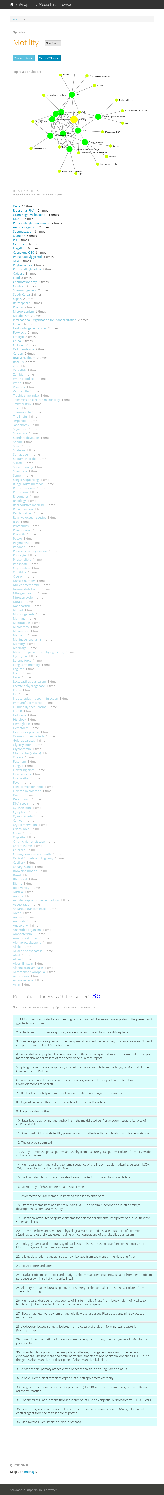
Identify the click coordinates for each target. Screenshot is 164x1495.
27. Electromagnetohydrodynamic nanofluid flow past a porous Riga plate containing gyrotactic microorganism (80, 1315)
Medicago (19, 648)
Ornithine (19, 572)
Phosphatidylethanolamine (31, 223)
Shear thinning (23, 467)
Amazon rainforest (26, 938)
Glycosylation (22, 745)
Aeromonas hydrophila (29, 972)
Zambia (18, 374)
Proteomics (21, 526)
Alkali (17, 955)
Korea (17, 690)
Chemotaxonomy (25, 282)
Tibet (16, 408)
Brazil (17, 875)
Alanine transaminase (28, 968)
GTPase (18, 757)
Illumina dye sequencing (29, 707)
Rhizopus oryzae (24, 488)
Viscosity (19, 387)
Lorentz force (22, 660)
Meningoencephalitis (27, 639)
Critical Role (21, 829)
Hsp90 (17, 711)
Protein (18, 307)
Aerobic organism (25, 227)
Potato (17, 538)
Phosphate (20, 564)
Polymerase (21, 543)
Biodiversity (21, 888)
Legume (18, 669)
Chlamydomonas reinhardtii (32, 854)
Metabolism (21, 316)
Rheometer (20, 496)
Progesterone (22, 530)
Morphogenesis (23, 614)
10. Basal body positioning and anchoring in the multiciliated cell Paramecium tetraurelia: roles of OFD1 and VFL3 (81, 1122)
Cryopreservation (25, 825)
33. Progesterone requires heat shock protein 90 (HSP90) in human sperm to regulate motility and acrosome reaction (82, 1389)
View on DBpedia (23, 58)
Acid (16, 261)
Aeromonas (21, 976)
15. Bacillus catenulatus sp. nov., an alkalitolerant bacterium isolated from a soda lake (73, 1177)
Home (16, 19)
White (17, 383)
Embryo (18, 337)
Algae (17, 959)
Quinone (19, 236)
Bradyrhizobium (24, 358)
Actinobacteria (23, 980)
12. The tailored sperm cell (34, 1142)
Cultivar (18, 820)
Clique (17, 833)
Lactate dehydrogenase (29, 686)
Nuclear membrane (26, 585)
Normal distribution (26, 589)
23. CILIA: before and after (34, 1266)
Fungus (18, 766)
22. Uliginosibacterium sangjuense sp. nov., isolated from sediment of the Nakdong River (75, 1256)
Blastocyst (20, 879)
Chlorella (19, 850)
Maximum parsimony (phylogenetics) (38, 652)
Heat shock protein (26, 732)
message (30, 1472)
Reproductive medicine (29, 505)
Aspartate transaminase (29, 909)
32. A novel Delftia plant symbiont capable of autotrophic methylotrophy (64, 1378)
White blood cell (24, 379)
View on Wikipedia (49, 58)
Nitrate (17, 602)
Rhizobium (20, 492)
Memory (19, 644)
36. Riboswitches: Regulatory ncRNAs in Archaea (48, 1422)
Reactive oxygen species (29, 517)
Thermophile (22, 412)
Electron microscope (27, 791)
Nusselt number (24, 581)
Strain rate (20, 433)
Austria (18, 892)
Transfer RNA (22, 404)
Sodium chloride (24, 459)
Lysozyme (20, 656)
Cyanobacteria (23, 816)
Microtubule (21, 623)
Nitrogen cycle (23, 597)
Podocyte (19, 555)
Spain (17, 446)
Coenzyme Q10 (23, 252)
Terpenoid (20, 421)
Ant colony (20, 925)
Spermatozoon (23, 231)
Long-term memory (26, 665)
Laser (16, 677)
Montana (19, 618)
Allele (17, 947)
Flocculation (21, 778)
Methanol (19, 635)
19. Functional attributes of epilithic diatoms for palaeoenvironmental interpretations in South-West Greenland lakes (83, 1220)
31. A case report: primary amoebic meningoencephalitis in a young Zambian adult (71, 1369)
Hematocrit (20, 728)
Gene (16, 206)
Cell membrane (23, 349)
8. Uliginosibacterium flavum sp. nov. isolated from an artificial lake (60, 1102)
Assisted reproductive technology (36, 900)
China (17, 341)
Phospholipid (22, 559)
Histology (19, 719)
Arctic (17, 913)
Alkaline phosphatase (27, 951)
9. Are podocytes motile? (32, 1111)
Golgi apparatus (24, 740)
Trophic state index (26, 395)
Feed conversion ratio (28, 787)
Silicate (18, 463)
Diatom (18, 795)
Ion (15, 694)
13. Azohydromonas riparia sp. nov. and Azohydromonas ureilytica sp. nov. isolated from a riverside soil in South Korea (83, 1153)
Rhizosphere (21, 303)
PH (15, 240)
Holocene (19, 715)
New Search (52, 43)
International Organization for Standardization (44, 320)
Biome (17, 883)
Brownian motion (25, 871)
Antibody (19, 921)
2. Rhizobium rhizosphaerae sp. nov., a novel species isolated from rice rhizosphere (72, 1032)
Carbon (18, 353)
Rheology (19, 501)
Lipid (16, 278)
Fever (17, 782)
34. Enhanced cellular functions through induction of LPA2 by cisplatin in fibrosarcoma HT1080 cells (83, 1400)
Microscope (21, 631)
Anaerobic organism (27, 930)
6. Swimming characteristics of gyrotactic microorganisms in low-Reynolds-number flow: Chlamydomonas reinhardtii (75, 1082)
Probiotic (19, 534)
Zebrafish (19, 370)
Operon (18, 576)
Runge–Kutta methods (28, 484)
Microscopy (21, 627)
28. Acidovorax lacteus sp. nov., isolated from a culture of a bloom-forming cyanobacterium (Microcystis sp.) (77, 1328)
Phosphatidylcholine (27, 269)
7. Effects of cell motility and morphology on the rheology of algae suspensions (69, 1093)
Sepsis (17, 299)
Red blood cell (22, 513)
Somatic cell (21, 454)
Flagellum (19, 248)
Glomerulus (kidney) (27, 753)
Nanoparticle (22, 606)
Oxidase (18, 273)
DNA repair (20, 803)
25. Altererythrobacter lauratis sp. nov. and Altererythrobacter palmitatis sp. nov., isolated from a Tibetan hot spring (81, 1289)
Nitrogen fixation (24, 593)
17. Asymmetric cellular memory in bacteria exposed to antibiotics (60, 1196)
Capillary (19, 862)
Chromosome (22, 846)
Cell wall (18, 345)
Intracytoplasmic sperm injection (35, 698)
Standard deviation (26, 437)
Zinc (16, 366)
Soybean (19, 450)
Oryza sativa (21, 568)
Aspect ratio (21, 904)
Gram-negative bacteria (29, 215)
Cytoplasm (20, 812)
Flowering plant (23, 770)
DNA (16, 219)
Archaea (18, 917)
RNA (16, 522)
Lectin (17, 673)
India (16, 324)
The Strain (20, 416)
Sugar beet (20, 429)
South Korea (21, 294)
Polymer (19, 547)
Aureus (18, 896)
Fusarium (19, 761)
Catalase (18, 286)
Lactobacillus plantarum (29, 681)
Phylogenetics (22, 265)
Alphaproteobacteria (27, 942)
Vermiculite (21, 391)
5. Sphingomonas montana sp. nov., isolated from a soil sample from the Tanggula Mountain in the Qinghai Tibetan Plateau (82, 1069)
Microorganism (23, 311)
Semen (17, 475)
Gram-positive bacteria (28, 736)
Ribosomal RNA (23, 210)
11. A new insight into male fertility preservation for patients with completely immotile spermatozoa (82, 1133)
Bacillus (18, 362)
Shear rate (20, 471)
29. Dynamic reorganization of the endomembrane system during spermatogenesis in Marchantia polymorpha (82, 1341)
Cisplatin (19, 837)
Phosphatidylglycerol (27, 257)
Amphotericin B (24, 934)
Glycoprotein (22, 749)
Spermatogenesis (25, 290)
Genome (19, 244)
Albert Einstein (23, 963)
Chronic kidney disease (29, 841)
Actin (16, 984)
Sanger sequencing (26, 480)
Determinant (21, 799)
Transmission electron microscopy (36, 400)
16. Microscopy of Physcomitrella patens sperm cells (51, 1187)
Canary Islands (23, 867)
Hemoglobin (21, 724)
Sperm (17, 442)
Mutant (18, 610)
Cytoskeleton (22, 808)
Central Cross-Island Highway (33, 858)
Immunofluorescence (27, 703)
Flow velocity (22, 774)
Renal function (23, 509)
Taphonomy (21, 425)
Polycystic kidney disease (30, 551)
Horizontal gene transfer (29, 328)
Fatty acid (19, 332)
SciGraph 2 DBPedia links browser (42, 4)
